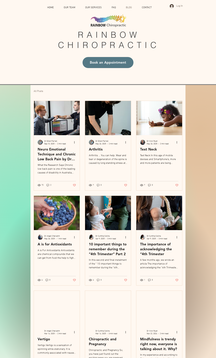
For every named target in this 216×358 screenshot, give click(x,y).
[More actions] (75, 142)
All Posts (38, 91)
